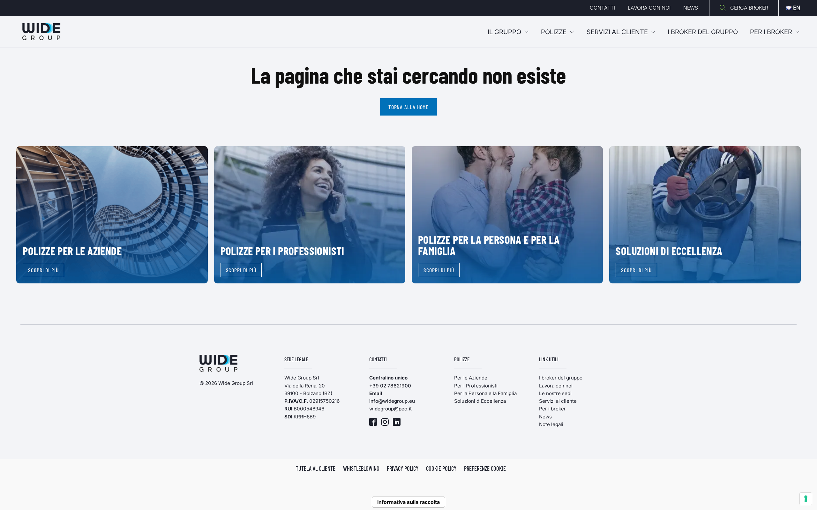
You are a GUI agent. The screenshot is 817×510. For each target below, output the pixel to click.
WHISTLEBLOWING (361, 468)
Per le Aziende (470, 378)
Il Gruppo (504, 32)
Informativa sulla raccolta (408, 502)
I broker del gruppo (560, 378)
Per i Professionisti (476, 386)
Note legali (551, 424)
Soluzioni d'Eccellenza (480, 401)
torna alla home (408, 106)
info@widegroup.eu (392, 401)
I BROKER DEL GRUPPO (703, 32)
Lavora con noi (649, 7)
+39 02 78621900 (390, 386)
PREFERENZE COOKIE (485, 468)
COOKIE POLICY (441, 468)
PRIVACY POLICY (402, 468)
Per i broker (771, 32)
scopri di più (43, 270)
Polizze (553, 32)
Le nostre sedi (555, 393)
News (690, 7)
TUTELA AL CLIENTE (315, 468)
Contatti (602, 7)
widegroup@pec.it (390, 409)
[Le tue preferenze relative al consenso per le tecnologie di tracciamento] (806, 499)
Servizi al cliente (617, 32)
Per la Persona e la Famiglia (485, 393)
